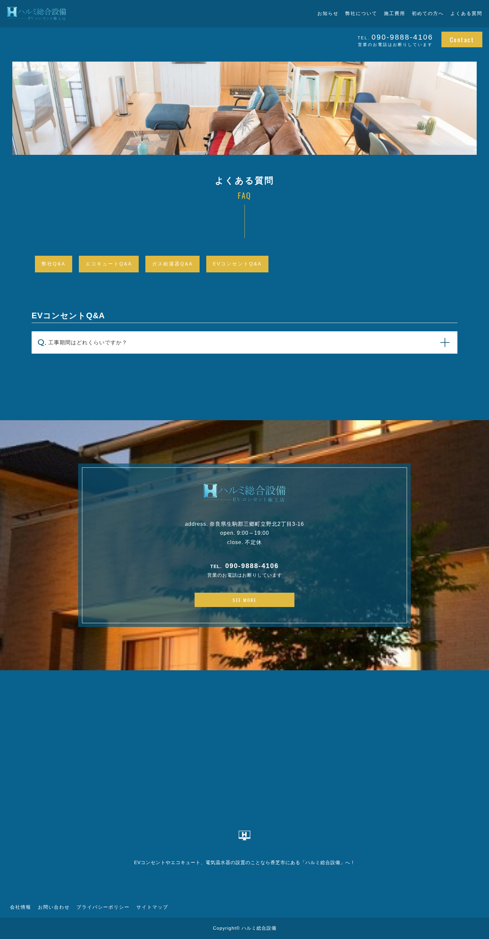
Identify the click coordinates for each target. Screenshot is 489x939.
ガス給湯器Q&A (172, 263)
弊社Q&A (54, 263)
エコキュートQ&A (108, 263)
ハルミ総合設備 (259, 928)
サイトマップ (152, 907)
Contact (462, 39)
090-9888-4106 (252, 565)
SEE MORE (244, 599)
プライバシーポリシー (103, 907)
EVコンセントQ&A (237, 263)
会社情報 (20, 907)
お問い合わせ (54, 907)
